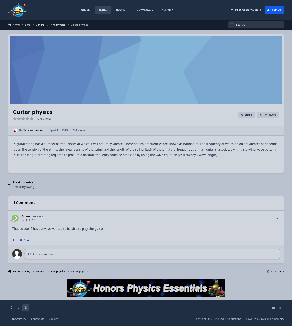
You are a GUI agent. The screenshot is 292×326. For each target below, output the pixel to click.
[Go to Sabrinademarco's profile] (15, 130)
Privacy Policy (18, 319)
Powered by (265, 319)
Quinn (25, 216)
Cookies (53, 319)
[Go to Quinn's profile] (15, 218)
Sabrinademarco (34, 130)
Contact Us (37, 319)
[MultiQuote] (13, 240)
